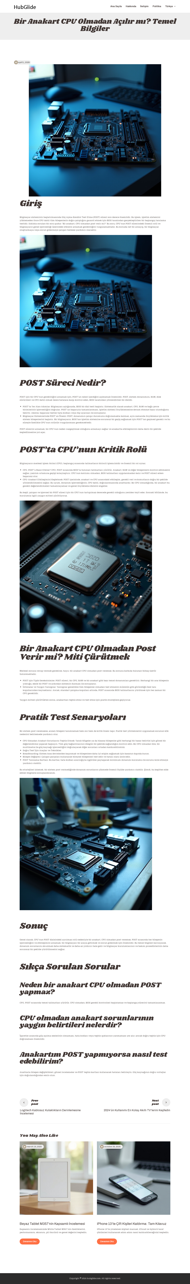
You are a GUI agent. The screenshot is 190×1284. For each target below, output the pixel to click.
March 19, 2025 (34, 1146)
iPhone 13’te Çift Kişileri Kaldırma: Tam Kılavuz (131, 1223)
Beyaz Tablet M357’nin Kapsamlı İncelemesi (52, 1223)
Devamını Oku (29, 1241)
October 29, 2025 (112, 1146)
